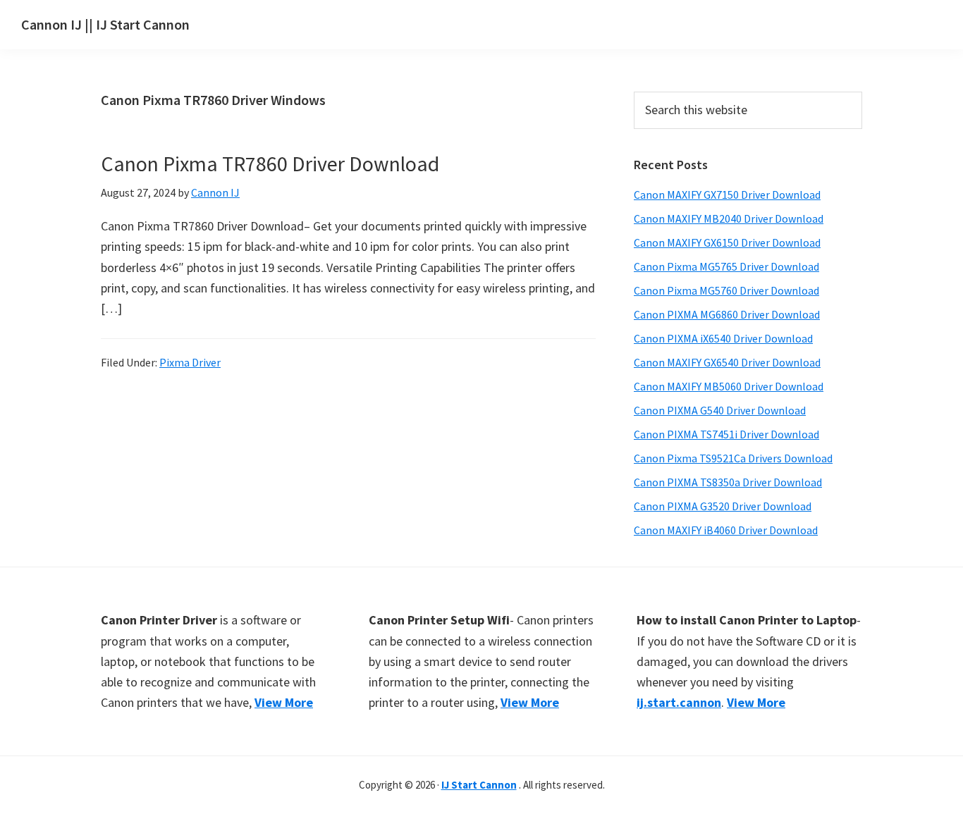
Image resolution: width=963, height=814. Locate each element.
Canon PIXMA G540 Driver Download (720, 410)
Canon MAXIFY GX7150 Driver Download (727, 194)
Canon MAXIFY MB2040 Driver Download (728, 218)
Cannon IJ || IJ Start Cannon (105, 24)
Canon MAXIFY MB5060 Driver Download (728, 386)
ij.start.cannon (679, 702)
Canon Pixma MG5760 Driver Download (726, 290)
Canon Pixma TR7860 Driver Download (270, 163)
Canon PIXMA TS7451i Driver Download (726, 434)
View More (283, 702)
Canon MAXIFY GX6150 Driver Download (727, 242)
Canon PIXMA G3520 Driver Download (722, 506)
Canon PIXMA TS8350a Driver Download (728, 482)
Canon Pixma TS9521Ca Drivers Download (733, 458)
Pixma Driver (190, 362)
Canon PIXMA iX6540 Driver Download (723, 338)
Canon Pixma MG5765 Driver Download (726, 266)
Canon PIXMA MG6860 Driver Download (727, 314)
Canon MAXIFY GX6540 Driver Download (727, 362)
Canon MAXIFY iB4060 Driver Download (726, 530)
